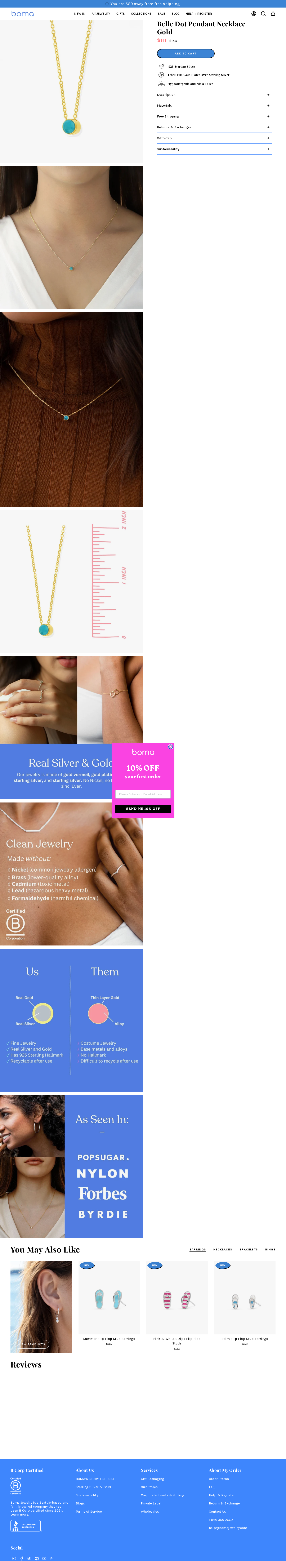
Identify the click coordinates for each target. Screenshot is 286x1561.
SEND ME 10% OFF (143, 808)
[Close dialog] (171, 747)
